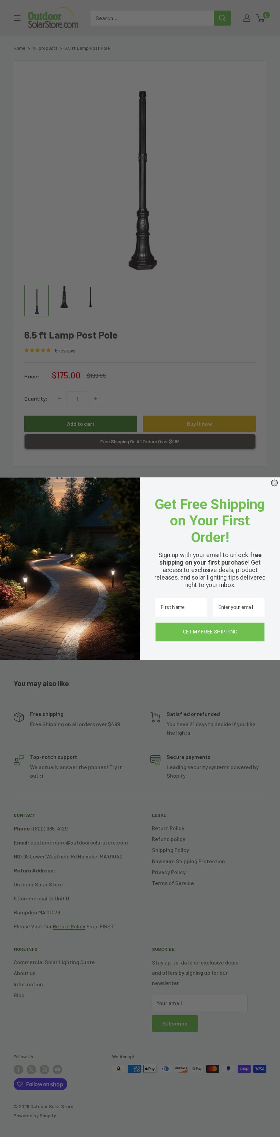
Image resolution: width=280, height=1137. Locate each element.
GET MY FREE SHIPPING (210, 631)
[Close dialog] (274, 483)
